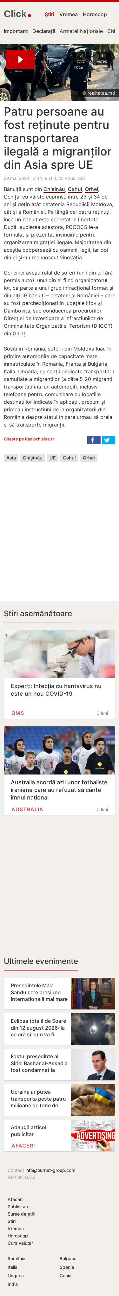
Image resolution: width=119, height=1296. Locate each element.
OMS (17, 713)
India (13, 1284)
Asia (11, 457)
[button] (94, 440)
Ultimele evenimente (41, 961)
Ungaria (16, 1275)
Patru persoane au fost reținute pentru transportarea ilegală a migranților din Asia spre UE (58, 138)
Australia (27, 809)
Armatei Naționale (81, 31)
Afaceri (23, 1145)
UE (53, 457)
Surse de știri (21, 1214)
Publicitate (19, 1206)
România (16, 1258)
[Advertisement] (59, 526)
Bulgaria (68, 1258)
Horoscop (95, 14)
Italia (12, 1267)
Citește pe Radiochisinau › (29, 439)
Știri (49, 14)
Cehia (65, 1275)
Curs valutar (20, 1243)
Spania (67, 1267)
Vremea (68, 14)
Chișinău (54, 189)
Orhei (91, 189)
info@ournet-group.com (50, 1170)
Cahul (75, 189)
